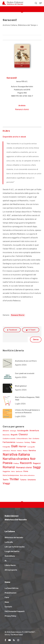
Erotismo (36, 438)
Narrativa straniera (16, 458)
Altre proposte (11, 570)
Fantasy (27, 442)
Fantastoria (19, 442)
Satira (13, 471)
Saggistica (6, 471)
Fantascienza (9, 442)
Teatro (5, 480)
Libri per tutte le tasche (14, 547)
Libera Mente (10, 565)
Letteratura (6, 450)
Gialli (14, 446)
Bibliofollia (6, 435)
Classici (23, 434)
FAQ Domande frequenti (15, 611)
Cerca (35, 339)
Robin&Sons (10, 556)
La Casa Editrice (11, 588)
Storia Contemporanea (11, 475)
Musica (25, 450)
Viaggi (6, 483)
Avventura (34, 430)
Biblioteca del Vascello (14, 538)
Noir (33, 458)
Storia (25, 471)
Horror (22, 446)
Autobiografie (22, 431)
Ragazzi (37, 463)
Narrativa (32, 450)
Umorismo (31, 480)
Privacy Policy (10, 616)
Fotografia (6, 447)
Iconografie (31, 447)
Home (7, 582)
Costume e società (9, 438)
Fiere (7, 598)
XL (6, 561)
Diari (30, 438)
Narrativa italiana (16, 454)
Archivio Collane (10, 25)
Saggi (37, 467)
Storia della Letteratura (27, 475)
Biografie (14, 435)
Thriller (14, 479)
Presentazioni (10, 593)
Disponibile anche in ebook (14, 137)
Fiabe (33, 442)
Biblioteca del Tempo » (28, 25)
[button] (40, 3)
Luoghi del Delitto (12, 551)
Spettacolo (19, 471)
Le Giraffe (9, 542)
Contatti (8, 607)
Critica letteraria (22, 438)
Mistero (19, 450)
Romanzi (9, 467)
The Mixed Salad (16, 635)
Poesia (7, 463)
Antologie (13, 431)
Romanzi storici (22, 109)
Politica (16, 463)
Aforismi (6, 431)
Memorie (13, 450)
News (7, 602)
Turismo (23, 480)
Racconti (26, 463)
